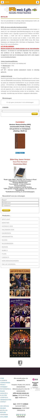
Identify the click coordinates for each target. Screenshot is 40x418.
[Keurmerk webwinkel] (35, 384)
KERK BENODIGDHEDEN (10, 261)
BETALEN (3, 412)
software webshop (14, 372)
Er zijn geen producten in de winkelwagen (20, 102)
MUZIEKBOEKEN (7, 243)
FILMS (4, 254)
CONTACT (3, 402)
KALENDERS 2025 (8, 229)
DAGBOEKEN (6, 233)
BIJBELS (5, 250)
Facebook (20, 362)
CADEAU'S (5, 257)
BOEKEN (5, 247)
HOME (2, 378)
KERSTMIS (5, 223)
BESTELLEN (3, 410)
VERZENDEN (4, 414)
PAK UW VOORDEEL (9, 264)
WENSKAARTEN (7, 236)
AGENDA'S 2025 (7, 226)
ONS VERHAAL (4, 406)
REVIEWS (3, 408)
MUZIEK (4, 240)
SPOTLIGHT (6, 219)
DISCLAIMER (4, 416)
